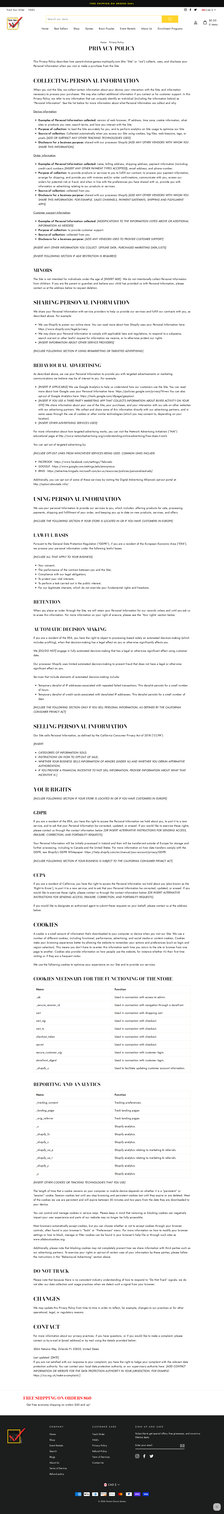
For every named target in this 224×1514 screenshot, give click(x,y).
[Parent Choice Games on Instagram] (137, 1456)
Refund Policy (99, 1451)
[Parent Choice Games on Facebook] (144, 1456)
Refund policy (57, 1474)
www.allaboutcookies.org (49, 1239)
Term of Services (101, 1457)
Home (45, 28)
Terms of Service (58, 1468)
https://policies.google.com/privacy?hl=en (142, 391)
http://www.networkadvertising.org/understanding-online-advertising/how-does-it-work (113, 436)
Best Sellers (61, 28)
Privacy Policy (99, 1445)
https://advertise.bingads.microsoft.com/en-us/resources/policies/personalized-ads (99, 471)
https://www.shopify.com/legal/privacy (63, 329)
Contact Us (98, 1462)
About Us (146, 28)
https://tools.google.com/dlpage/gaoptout (107, 396)
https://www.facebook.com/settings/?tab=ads (83, 462)
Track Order (98, 1434)
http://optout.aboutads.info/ (51, 484)
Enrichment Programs (170, 28)
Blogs (52, 1457)
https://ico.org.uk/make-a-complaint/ (56, 1375)
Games (89, 28)
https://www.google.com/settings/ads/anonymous (83, 466)
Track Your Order (16, 9)
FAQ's (32, 9)
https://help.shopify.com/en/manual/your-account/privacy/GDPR (125, 852)
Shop (76, 28)
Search (53, 1451)
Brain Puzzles (106, 28)
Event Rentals (127, 28)
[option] (112, 3)
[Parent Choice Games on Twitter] (151, 1456)
